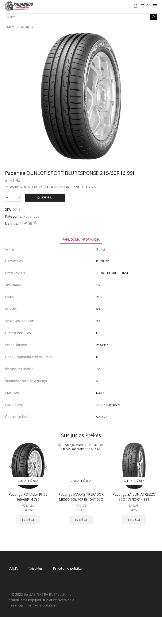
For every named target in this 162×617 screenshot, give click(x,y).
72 (98, 369)
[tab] (81, 239)
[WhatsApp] (35, 223)
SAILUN (134, 505)
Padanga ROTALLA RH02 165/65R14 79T (28, 497)
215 (99, 297)
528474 (101, 417)
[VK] (25, 223)
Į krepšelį (47, 197)
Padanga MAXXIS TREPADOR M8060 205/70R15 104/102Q (81, 497)
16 (98, 285)
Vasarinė (102, 345)
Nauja (100, 393)
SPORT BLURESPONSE (112, 273)
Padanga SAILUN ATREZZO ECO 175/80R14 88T (134, 497)
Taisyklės (35, 568)
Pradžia (10, 27)
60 (98, 309)
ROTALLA (28, 505)
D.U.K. (13, 568)
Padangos (26, 27)
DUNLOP (102, 261)
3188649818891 (108, 405)
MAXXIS (81, 505)
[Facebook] (20, 223)
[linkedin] (30, 223)
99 (98, 321)
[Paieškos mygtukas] (153, 17)
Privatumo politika (67, 568)
